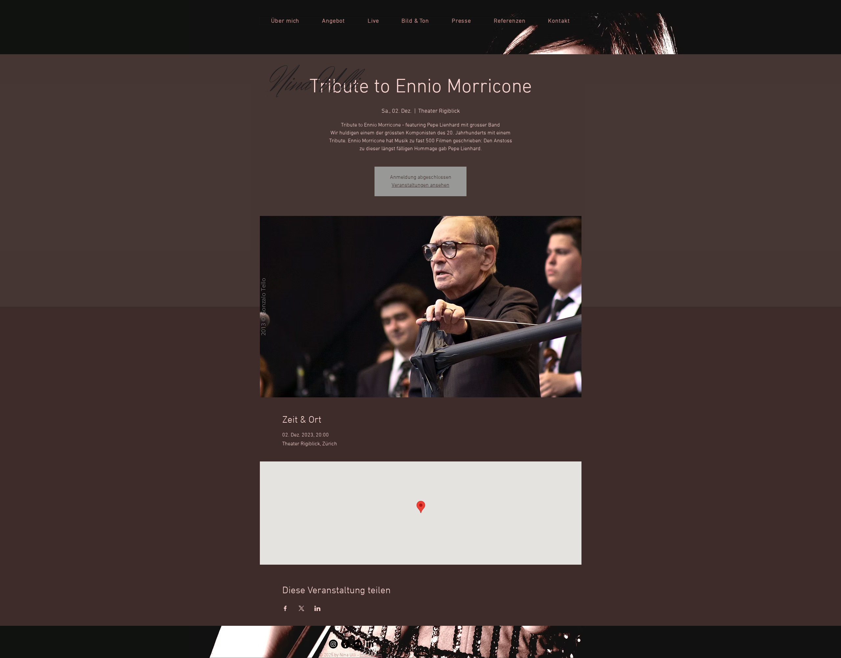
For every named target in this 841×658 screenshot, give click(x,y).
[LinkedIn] (369, 644)
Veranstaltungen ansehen (420, 185)
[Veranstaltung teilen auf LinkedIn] (317, 608)
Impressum (371, 655)
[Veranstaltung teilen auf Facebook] (285, 608)
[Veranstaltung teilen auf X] (301, 608)
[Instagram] (333, 644)
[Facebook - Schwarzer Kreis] (345, 644)
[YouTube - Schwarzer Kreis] (357, 644)
